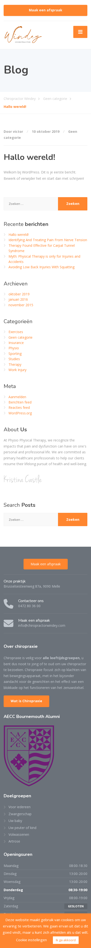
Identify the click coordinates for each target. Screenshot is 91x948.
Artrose (14, 841)
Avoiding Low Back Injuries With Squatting (41, 267)
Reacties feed (19, 407)
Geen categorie (20, 337)
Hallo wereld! (18, 234)
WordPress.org (20, 413)
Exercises (15, 331)
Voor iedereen (19, 807)
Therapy (14, 364)
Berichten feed (20, 402)
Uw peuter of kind (22, 827)
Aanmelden (17, 397)
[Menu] (80, 32)
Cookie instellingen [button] (31, 939)
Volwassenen (18, 834)
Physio (13, 348)
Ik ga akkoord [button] (66, 940)
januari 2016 (18, 299)
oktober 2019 (19, 294)
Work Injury (17, 369)
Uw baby (15, 820)
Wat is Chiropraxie (26, 701)
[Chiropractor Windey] (23, 34)
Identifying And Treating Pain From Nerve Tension (47, 240)
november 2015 (20, 305)
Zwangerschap (20, 814)
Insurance (16, 342)
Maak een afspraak (45, 10)
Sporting (15, 353)
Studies (14, 359)
